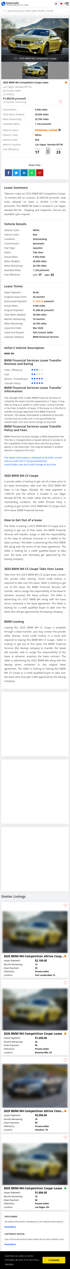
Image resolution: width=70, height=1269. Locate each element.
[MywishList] (61, 3)
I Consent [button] (54, 1260)
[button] (66, 3)
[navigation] (35, 53)
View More (9, 1264)
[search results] (56, 3)
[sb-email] (39, 172)
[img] (35, 40)
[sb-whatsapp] (31, 172)
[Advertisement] (35, 726)
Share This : (35, 165)
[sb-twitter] (16, 172)
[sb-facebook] (8, 172)
